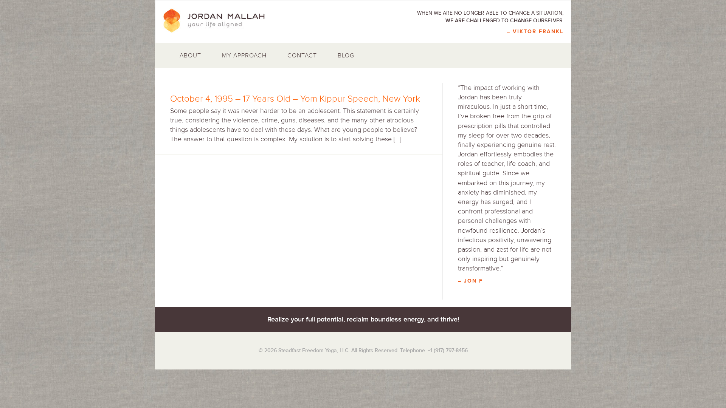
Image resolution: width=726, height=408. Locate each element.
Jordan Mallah (219, 21)
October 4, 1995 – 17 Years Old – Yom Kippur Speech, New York (295, 98)
